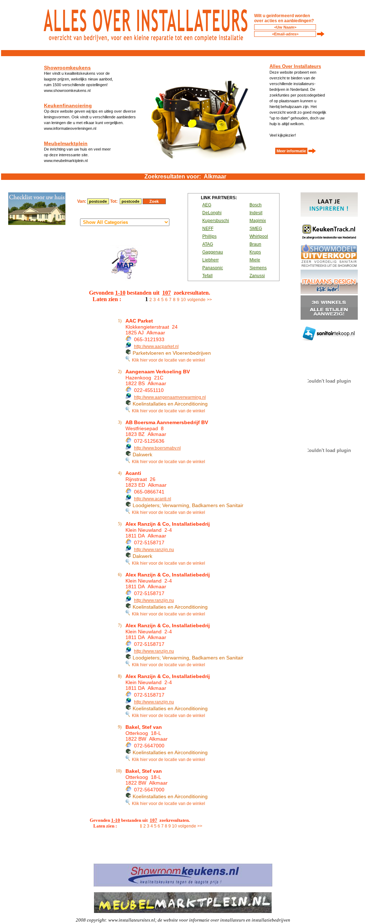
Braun (255, 244)
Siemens (258, 267)
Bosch (255, 204)
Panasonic (212, 267)
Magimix (257, 220)
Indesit (255, 212)
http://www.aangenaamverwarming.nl (170, 397)
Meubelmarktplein (66, 143)
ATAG (207, 244)
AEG (206, 204)
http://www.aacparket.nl (156, 346)
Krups (255, 252)
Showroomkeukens (67, 67)
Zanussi (257, 275)
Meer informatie (291, 151)
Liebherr (210, 259)
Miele (254, 259)
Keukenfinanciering (68, 105)
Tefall (207, 275)
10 (183, 299)
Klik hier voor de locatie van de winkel (167, 360)
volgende (196, 299)
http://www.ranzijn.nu (154, 549)
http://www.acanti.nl (152, 498)
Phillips (209, 236)
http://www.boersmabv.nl (157, 448)
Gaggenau (212, 252)
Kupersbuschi (215, 220)
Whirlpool (258, 236)
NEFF (207, 228)
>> (209, 299)
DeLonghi (212, 212)
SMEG (255, 228)
